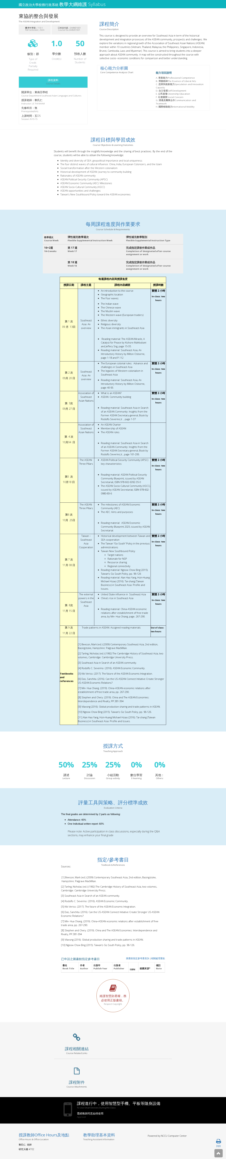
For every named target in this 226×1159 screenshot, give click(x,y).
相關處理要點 (158, 958)
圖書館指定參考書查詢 (137, 958)
